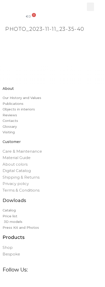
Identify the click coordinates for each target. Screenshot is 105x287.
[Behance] (35, 280)
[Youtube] (54, 280)
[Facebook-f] (6, 280)
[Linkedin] (44, 280)
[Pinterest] (25, 280)
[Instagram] (15, 280)
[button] (90, 7)
